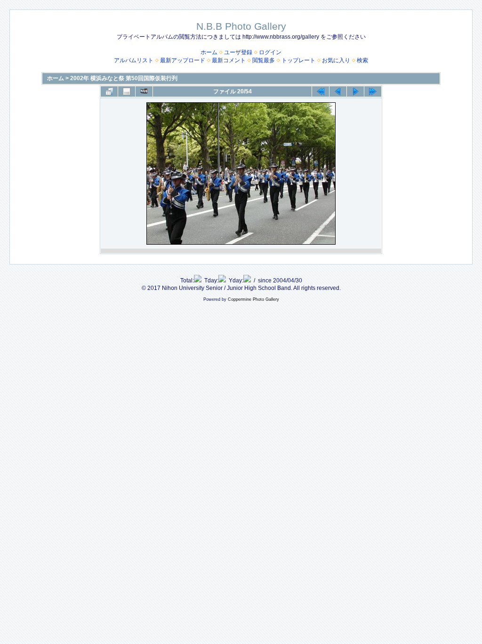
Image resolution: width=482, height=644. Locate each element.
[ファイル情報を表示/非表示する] (126, 91)
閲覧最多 (263, 60)
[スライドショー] (144, 91)
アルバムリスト (133, 60)
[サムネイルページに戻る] (109, 91)
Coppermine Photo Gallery (253, 299)
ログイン (270, 52)
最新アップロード (182, 60)
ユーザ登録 (238, 52)
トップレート (298, 60)
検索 (362, 60)
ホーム (209, 52)
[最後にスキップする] (372, 91)
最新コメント (229, 60)
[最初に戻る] (320, 91)
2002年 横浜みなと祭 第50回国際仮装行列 (123, 78)
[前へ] (337, 91)
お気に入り (336, 60)
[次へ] (355, 91)
